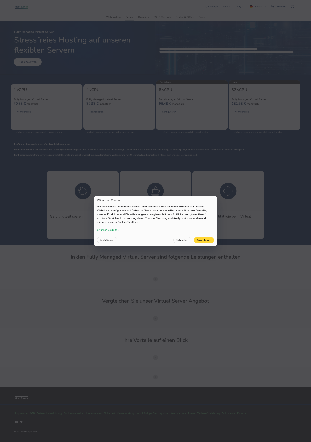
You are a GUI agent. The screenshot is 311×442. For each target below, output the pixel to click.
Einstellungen (107, 240)
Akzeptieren (204, 240)
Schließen (182, 240)
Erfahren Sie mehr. (108, 230)
